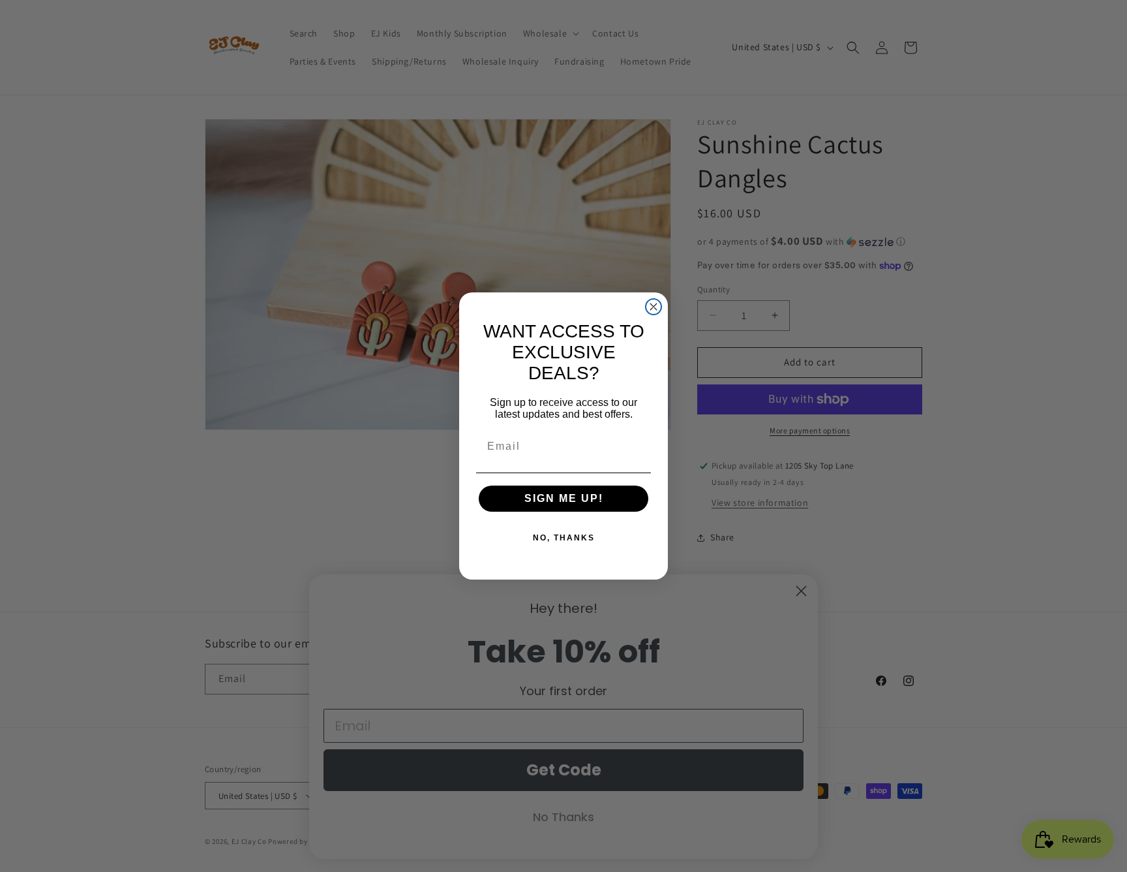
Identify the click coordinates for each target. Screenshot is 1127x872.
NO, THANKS (564, 537)
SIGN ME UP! (563, 498)
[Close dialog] (653, 307)
